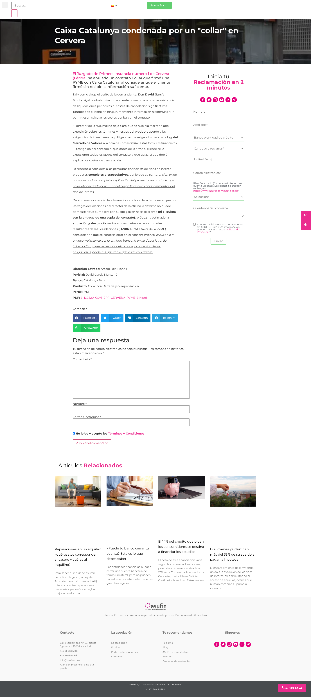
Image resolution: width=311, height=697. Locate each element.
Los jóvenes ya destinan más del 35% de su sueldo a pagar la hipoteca (232, 554)
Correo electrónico (87, 417)
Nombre (80, 403)
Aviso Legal (135, 684)
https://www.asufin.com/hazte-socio (215, 190)
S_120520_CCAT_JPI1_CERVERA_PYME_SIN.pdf (114, 297)
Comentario (82, 359)
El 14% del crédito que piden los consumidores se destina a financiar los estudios (181, 547)
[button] (5, 5)
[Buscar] (14, 13)
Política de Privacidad (154, 684)
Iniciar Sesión (133, 4)
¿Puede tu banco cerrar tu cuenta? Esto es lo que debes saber (128, 553)
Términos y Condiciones (126, 433)
